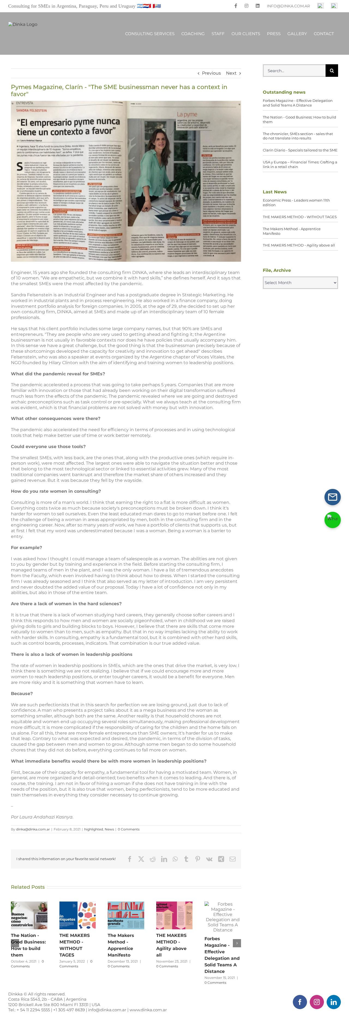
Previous (211, 73)
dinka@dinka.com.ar (33, 829)
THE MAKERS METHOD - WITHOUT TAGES (77, 915)
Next (231, 73)
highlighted (93, 829)
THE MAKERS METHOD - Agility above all (174, 915)
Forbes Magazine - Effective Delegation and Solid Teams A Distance (223, 917)
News (109, 829)
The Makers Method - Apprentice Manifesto (126, 915)
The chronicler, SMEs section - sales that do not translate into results (298, 136)
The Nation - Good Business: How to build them (29, 915)
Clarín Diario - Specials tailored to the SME (300, 150)
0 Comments (129, 829)
